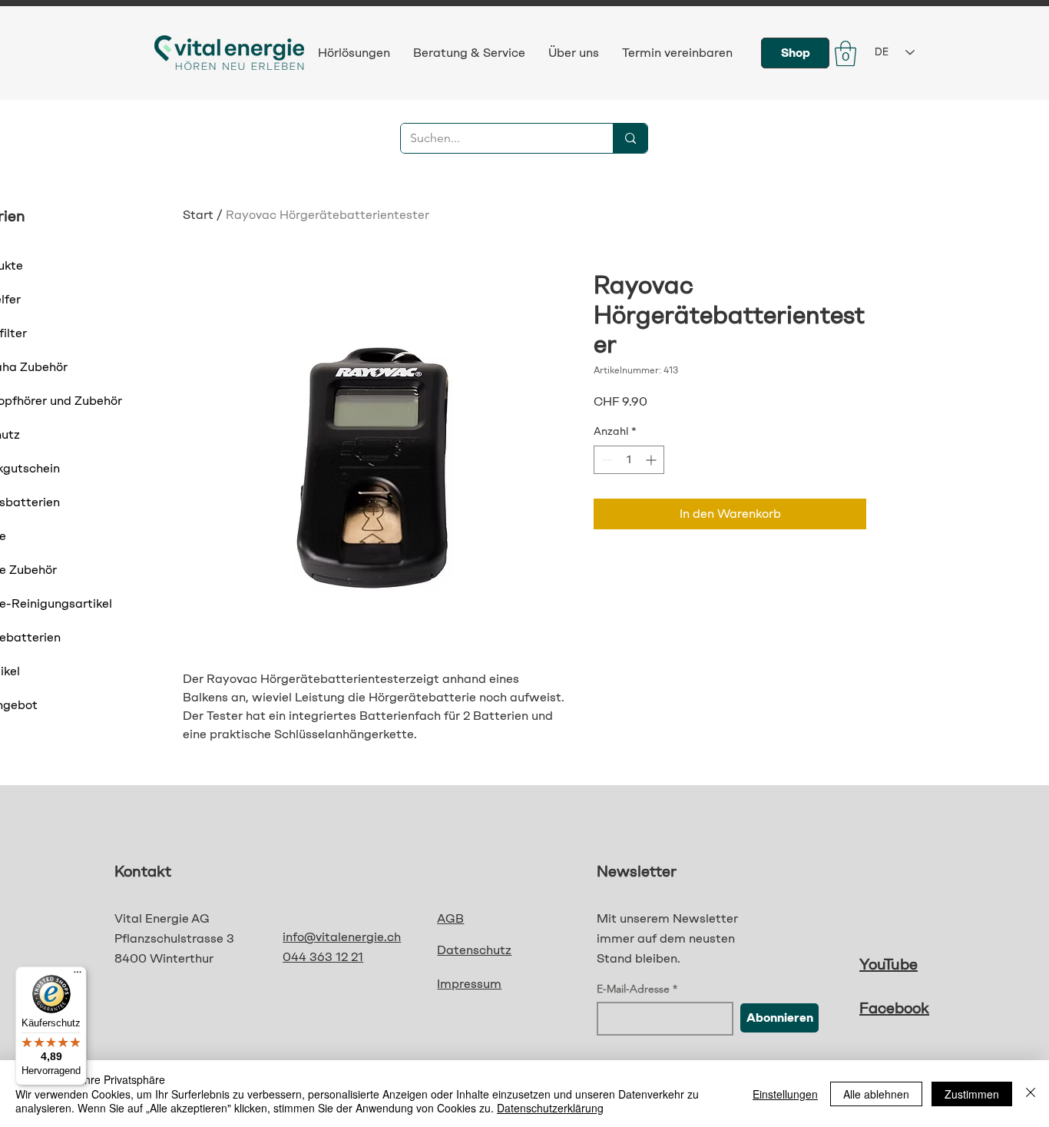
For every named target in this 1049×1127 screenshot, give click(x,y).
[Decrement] (605, 459)
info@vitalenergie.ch (342, 937)
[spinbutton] (629, 459)
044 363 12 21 (323, 957)
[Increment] (652, 459)
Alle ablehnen (876, 1094)
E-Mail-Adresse (633, 988)
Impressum (469, 983)
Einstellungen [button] (785, 1094)
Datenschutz (474, 950)
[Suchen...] (630, 138)
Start (198, 214)
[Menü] (77, 975)
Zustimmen (972, 1094)
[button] (845, 53)
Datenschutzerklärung (550, 1107)
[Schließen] (1030, 1093)
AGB (450, 918)
